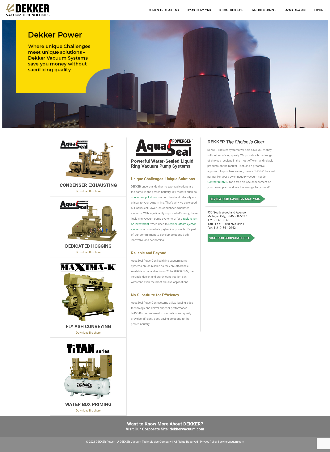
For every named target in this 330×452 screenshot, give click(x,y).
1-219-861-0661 (218, 220)
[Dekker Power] (28, 10)
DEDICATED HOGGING (88, 246)
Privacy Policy (208, 441)
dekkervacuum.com (187, 429)
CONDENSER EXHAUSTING (88, 185)
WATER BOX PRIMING (88, 404)
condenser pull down (144, 197)
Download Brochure (88, 191)
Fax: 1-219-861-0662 (221, 228)
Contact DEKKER (217, 182)
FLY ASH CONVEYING (88, 326)
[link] (88, 160)
